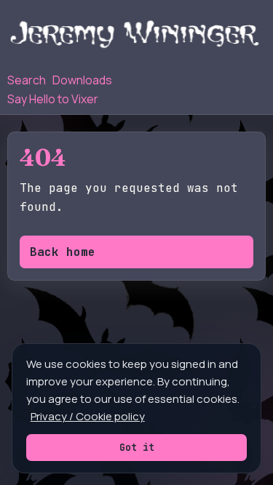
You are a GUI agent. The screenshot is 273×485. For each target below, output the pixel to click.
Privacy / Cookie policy (88, 416)
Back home (62, 252)
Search (26, 80)
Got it (136, 447)
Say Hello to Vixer (52, 99)
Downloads (82, 80)
